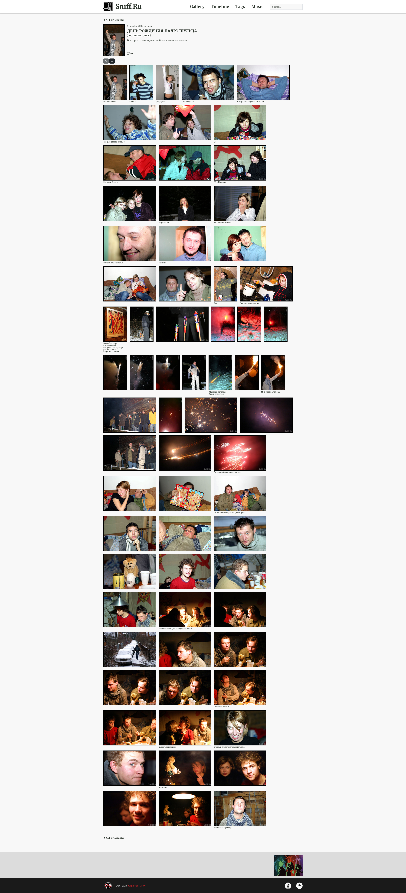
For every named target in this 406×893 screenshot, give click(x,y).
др (130, 35)
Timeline (220, 6)
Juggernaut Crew (136, 885)
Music (257, 6)
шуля (146, 35)
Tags (240, 6)
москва (137, 35)
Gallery (197, 6)
